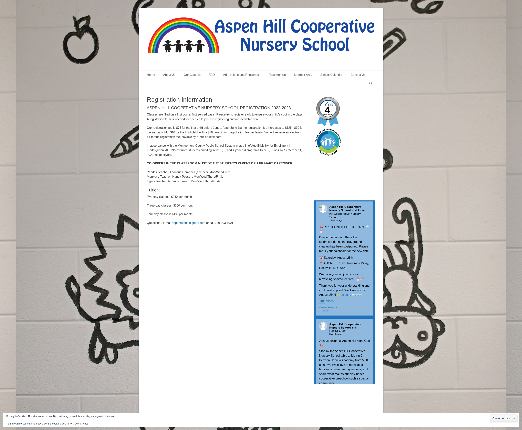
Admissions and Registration (242, 74)
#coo (344, 294)
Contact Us (358, 74)
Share (325, 310)
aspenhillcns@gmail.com (188, 222)
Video (330, 301)
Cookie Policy (80, 423)
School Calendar (331, 74)
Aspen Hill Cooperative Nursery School (345, 208)
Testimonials (277, 74)
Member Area (303, 74)
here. (256, 119)
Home (151, 74)
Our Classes (192, 74)
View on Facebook (328, 307)
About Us (169, 74)
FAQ (212, 74)
